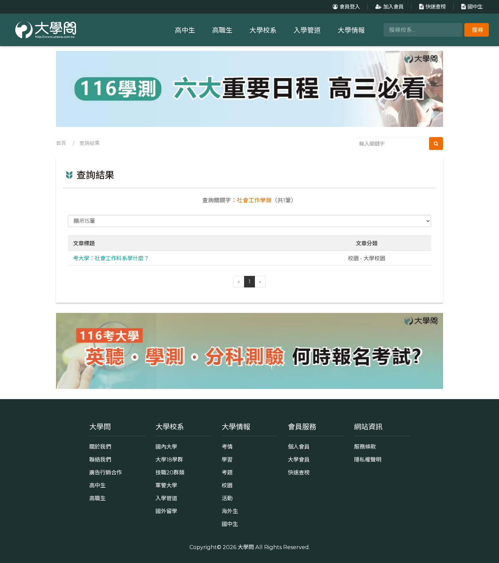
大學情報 (351, 30)
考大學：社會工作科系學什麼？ (111, 258)
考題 (227, 472)
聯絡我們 (100, 459)
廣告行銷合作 (105, 472)
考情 (227, 446)
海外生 (230, 511)
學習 (227, 459)
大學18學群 (169, 459)
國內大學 (166, 446)
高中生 (185, 30)
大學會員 (299, 459)
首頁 (61, 143)
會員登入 (349, 6)
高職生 (222, 30)
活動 (227, 498)
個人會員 (299, 446)
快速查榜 (435, 6)
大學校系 (263, 30)
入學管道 (307, 30)
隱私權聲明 (367, 459)
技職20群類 (169, 472)
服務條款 (365, 446)
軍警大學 (166, 485)
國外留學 (166, 511)
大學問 (246, 547)
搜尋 (477, 29)
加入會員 (393, 6)
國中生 (475, 6)
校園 (227, 485)
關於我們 (100, 446)
